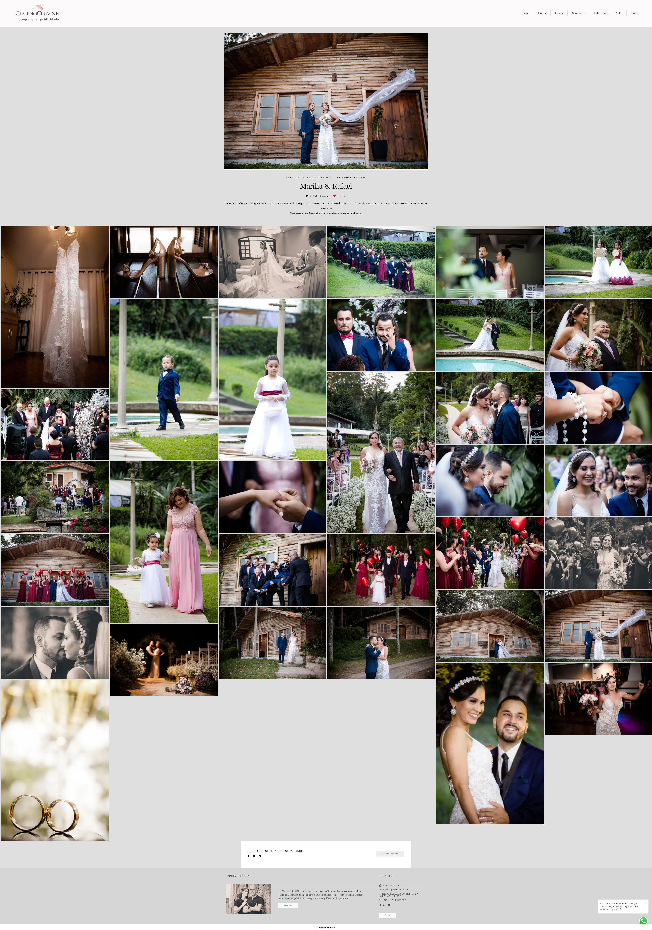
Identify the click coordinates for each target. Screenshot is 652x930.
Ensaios (559, 13)
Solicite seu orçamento (390, 853)
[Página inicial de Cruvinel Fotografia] (40, 13)
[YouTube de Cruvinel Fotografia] (389, 905)
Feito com (326, 927)
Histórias (541, 13)
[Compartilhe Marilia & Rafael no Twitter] (254, 856)
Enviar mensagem (391, 886)
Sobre (619, 13)
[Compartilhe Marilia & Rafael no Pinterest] (260, 856)
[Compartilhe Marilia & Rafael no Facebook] (248, 856)
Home (525, 13)
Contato (635, 13)
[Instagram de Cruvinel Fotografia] (384, 905)
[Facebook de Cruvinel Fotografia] (380, 905)
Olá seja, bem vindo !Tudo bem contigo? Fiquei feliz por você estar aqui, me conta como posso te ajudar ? (619, 906)
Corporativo (579, 13)
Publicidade (601, 13)
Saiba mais (288, 905)
